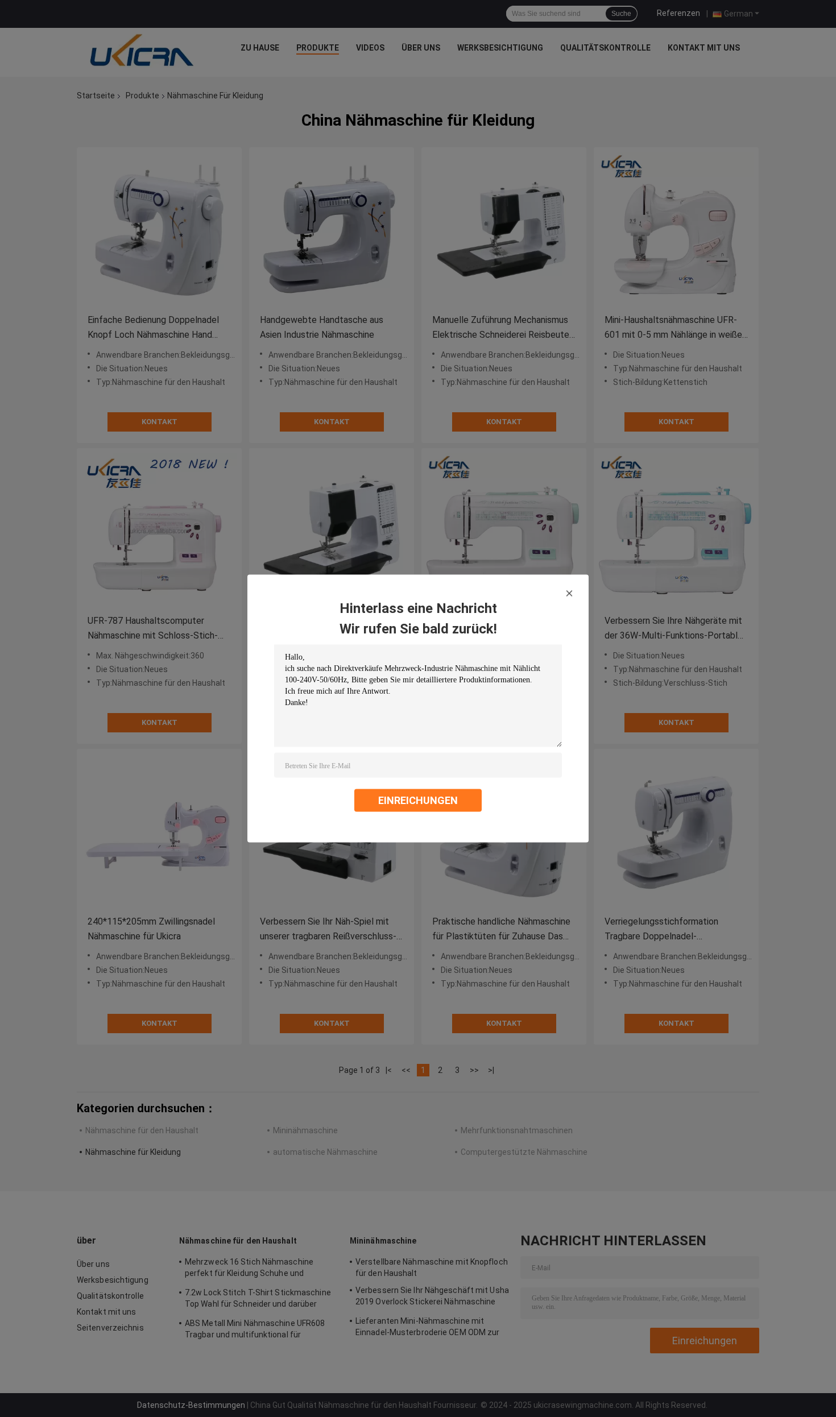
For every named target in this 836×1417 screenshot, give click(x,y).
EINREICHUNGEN (418, 800)
